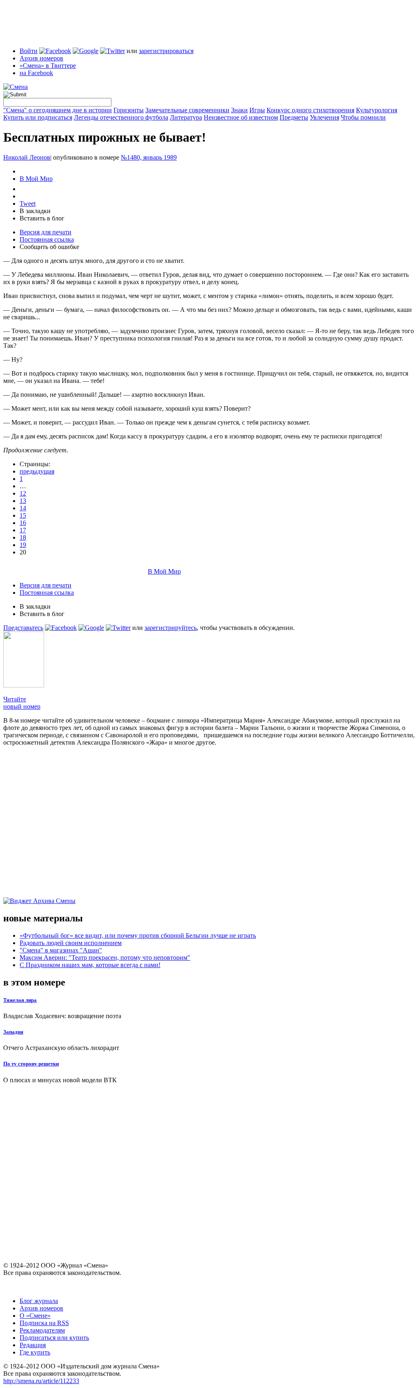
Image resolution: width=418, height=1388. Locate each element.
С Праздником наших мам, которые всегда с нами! (90, 964)
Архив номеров (41, 58)
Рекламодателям (42, 1330)
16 (23, 522)
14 (23, 508)
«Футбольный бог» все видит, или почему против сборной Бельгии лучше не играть (138, 935)
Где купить (35, 1352)
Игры (257, 110)
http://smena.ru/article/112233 (41, 1380)
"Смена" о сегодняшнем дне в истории (57, 110)
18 (23, 537)
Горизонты (128, 110)
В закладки (35, 210)
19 (23, 544)
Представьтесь (23, 627)
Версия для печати (45, 232)
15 (23, 515)
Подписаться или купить (54, 1337)
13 (23, 500)
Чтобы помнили (363, 117)
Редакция (33, 1344)
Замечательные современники (187, 110)
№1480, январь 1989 (149, 157)
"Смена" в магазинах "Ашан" (61, 950)
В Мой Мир (36, 178)
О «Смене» (35, 1315)
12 (23, 493)
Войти (29, 50)
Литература (186, 117)
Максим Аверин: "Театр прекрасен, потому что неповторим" (105, 957)
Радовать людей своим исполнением (71, 942)
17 (23, 530)
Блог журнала (39, 1300)
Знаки (239, 110)
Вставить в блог (42, 218)
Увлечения (324, 117)
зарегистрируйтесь (171, 627)
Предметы (294, 117)
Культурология (376, 110)
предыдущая (37, 471)
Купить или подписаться (37, 117)
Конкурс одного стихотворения (310, 110)
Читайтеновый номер (21, 703)
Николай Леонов (26, 157)
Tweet (28, 203)
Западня (13, 1032)
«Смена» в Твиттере (48, 65)
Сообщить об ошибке (49, 246)
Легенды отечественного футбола (121, 117)
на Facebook (36, 72)
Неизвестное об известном (241, 117)
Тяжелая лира (20, 1000)
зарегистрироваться (166, 50)
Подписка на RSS (44, 1322)
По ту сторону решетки (31, 1064)
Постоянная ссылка (47, 239)
